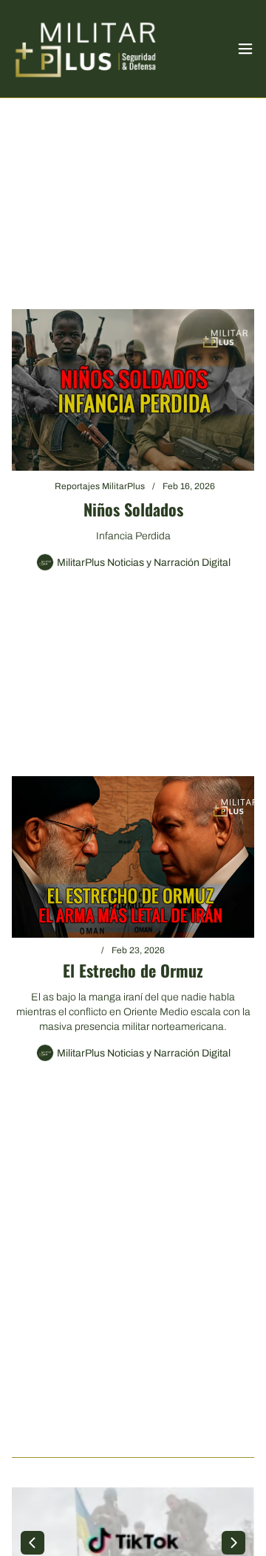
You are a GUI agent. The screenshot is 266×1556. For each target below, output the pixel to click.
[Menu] (245, 49)
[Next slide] (233, 1543)
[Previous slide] (32, 1543)
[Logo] (86, 49)
